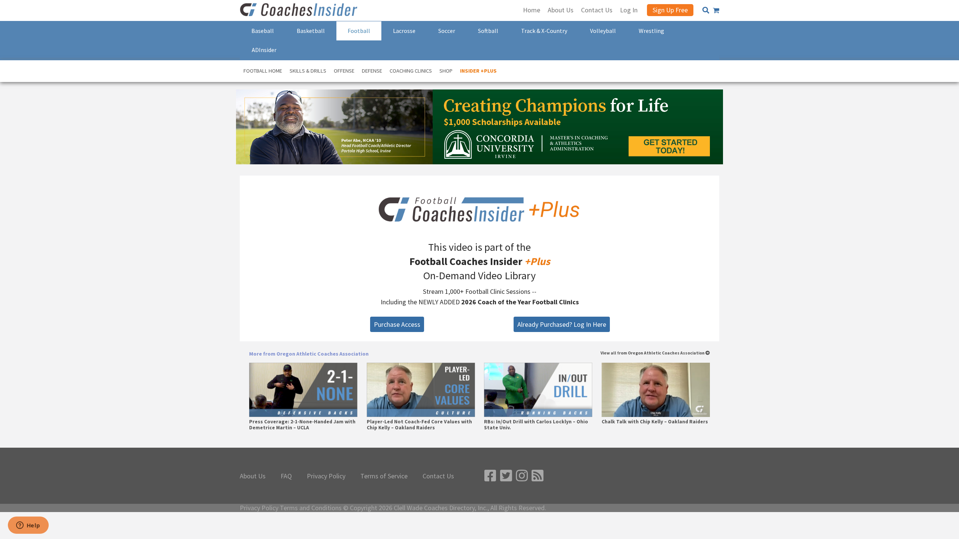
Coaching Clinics (411, 70)
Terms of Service (384, 476)
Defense (372, 70)
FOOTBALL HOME (262, 70)
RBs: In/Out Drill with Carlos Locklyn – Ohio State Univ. (536, 425)
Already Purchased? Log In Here (561, 324)
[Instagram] (522, 476)
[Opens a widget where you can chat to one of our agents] (28, 526)
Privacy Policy (326, 476)
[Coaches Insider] (300, 10)
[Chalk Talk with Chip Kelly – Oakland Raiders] (656, 390)
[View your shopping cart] (716, 10)
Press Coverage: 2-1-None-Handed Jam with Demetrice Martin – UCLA (302, 425)
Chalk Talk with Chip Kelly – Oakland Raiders (655, 422)
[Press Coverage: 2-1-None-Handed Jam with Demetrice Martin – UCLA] (303, 390)
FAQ (286, 476)
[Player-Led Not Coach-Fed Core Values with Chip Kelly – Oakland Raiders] (421, 390)
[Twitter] (506, 476)
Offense (344, 70)
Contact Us (438, 476)
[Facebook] (490, 476)
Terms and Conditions (311, 508)
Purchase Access (397, 324)
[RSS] (538, 476)
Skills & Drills (308, 70)
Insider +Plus (478, 70)
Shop (446, 70)
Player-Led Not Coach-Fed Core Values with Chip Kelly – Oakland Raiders (419, 425)
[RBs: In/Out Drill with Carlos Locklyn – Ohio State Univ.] (538, 390)
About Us (253, 476)
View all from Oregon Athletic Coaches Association (652, 353)
